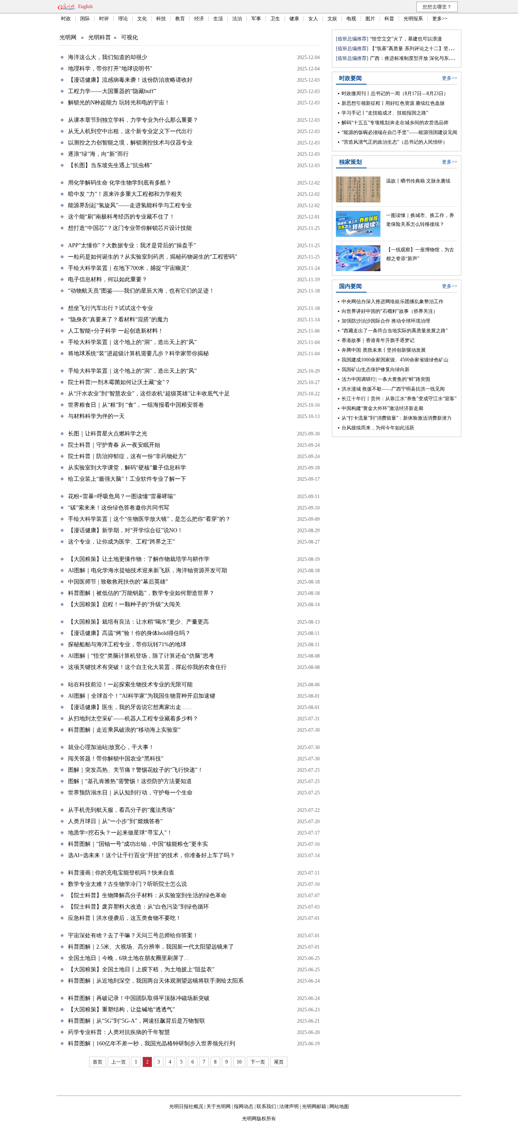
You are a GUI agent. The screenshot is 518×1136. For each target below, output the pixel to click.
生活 (218, 18)
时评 (104, 18)
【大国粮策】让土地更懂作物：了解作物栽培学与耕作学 (139, 559)
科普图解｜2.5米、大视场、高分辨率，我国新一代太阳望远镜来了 (151, 947)
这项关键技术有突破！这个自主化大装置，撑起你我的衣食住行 (147, 667)
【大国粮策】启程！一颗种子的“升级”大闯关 (124, 604)
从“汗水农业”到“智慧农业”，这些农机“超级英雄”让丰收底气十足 (149, 394)
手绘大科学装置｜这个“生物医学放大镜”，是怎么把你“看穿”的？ (149, 519)
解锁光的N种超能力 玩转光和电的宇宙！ (119, 103)
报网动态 (243, 1106)
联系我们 (266, 1106)
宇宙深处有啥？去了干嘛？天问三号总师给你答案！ (133, 935)
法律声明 (289, 1106)
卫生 (275, 18)
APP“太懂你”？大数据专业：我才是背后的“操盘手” (132, 245)
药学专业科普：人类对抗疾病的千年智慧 (119, 1032)
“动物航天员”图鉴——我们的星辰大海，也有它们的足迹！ (141, 291)
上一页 (118, 1062)
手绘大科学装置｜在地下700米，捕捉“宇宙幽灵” (128, 268)
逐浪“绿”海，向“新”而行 (98, 154)
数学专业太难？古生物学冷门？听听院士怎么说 (127, 884)
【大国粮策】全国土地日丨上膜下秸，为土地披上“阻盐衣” (141, 969)
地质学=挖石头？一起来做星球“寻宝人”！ (120, 833)
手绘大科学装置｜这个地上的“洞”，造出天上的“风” (132, 342)
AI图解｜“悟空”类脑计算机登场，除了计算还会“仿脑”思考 (141, 656)
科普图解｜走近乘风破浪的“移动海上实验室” (124, 730)
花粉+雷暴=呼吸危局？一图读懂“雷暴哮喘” (122, 496)
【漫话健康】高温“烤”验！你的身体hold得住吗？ (129, 633)
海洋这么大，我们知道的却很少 (107, 57)
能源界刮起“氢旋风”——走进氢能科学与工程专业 (130, 205)
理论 (123, 18)
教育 (180, 18)
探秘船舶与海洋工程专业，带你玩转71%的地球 (127, 644)
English (85, 6)
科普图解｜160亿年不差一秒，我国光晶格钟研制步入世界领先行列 (151, 1043)
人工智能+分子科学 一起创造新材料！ (115, 331)
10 (239, 1062)
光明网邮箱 (314, 1106)
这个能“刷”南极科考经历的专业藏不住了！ (121, 217)
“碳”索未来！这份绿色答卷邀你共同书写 (118, 508)
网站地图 (339, 1106)
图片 (370, 18)
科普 (389, 18)
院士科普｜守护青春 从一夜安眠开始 (114, 445)
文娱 (332, 18)
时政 (66, 18)
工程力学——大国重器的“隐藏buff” (112, 91)
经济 (199, 18)
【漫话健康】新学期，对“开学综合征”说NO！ (125, 530)
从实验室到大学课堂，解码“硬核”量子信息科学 (127, 468)
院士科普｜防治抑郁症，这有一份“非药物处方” (127, 456)
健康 (294, 18)
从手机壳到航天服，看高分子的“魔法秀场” (121, 810)
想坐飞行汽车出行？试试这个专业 (110, 308)
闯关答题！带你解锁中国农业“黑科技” (115, 759)
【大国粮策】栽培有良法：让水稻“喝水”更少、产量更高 (138, 622)
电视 (351, 18)
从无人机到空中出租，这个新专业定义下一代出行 (130, 131)
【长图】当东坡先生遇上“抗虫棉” (110, 165)
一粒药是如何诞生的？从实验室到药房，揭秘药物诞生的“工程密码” (152, 257)
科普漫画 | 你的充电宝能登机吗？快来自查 (121, 873)
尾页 (279, 1062)
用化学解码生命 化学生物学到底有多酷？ (120, 183)
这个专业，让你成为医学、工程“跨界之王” (121, 542)
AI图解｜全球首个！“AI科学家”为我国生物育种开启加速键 (141, 696)
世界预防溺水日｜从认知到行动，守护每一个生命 (130, 793)
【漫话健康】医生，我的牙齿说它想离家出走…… (130, 707)
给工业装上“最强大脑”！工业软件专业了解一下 (127, 479)
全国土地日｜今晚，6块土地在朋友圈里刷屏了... (128, 958)
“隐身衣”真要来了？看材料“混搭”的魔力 (118, 319)
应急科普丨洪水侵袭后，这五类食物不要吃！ (124, 918)
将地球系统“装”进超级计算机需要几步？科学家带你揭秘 (138, 353)
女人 (313, 18)
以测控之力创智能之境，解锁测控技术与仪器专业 (130, 143)
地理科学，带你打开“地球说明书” (110, 69)
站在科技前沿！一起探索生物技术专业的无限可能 (130, 685)
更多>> (440, 18)
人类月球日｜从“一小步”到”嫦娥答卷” (115, 821)
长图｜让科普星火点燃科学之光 (107, 434)
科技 (161, 18)
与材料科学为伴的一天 (96, 416)
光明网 (67, 37)
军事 (256, 18)
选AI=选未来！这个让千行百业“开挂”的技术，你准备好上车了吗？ (151, 855)
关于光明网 (218, 1106)
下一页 (258, 1062)
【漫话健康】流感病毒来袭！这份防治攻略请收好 (130, 80)
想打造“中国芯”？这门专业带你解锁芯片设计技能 (130, 228)
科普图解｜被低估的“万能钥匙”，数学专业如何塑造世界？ (141, 593)
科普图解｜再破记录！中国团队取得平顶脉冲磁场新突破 (139, 998)
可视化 (129, 37)
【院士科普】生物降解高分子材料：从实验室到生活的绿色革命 (147, 895)
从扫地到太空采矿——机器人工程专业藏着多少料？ (133, 719)
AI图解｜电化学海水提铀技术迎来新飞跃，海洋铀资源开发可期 (147, 570)
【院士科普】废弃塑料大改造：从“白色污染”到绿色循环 (138, 907)
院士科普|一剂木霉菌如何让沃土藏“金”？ (119, 382)
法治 (237, 18)
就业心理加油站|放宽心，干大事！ (111, 747)
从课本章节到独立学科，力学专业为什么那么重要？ (133, 120)
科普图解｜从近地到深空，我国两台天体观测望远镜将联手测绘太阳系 (156, 981)
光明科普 (99, 37)
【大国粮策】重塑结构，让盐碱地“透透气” (121, 1009)
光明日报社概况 (186, 1106)
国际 (85, 18)
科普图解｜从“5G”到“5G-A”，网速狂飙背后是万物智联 (136, 1021)
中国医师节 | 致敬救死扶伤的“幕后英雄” (118, 582)
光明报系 (413, 18)
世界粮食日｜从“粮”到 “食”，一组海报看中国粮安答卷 (136, 405)
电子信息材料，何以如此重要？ (107, 279)
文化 (142, 18)
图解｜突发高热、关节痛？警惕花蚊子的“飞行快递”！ (135, 770)
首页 (97, 1062)
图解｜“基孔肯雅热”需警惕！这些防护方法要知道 (130, 781)
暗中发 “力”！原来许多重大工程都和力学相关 (125, 194)
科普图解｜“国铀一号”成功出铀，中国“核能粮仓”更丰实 (138, 844)
